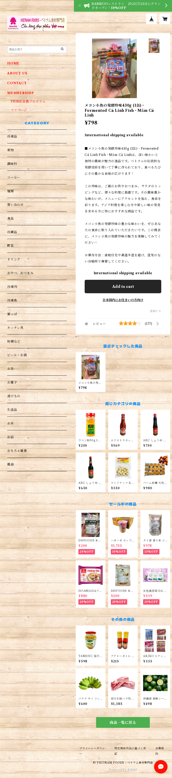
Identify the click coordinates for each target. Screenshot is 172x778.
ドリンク (13, 259)
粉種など (13, 341)
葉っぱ (12, 314)
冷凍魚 (12, 300)
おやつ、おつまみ (20, 273)
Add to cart (123, 286)
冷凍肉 (12, 287)
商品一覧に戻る (123, 722)
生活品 (12, 410)
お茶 (10, 369)
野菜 (10, 246)
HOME (13, 63)
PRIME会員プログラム (28, 101)
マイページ (19, 110)
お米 (10, 423)
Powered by (118, 770)
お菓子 (12, 382)
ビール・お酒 (17, 355)
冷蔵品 (12, 232)
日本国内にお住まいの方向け (123, 300)
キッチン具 (15, 328)
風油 (10, 464)
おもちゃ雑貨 (17, 451)
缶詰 (10, 437)
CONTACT (17, 83)
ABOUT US (17, 73)
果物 (10, 150)
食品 (10, 218)
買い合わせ (15, 205)
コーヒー (13, 177)
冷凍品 (12, 136)
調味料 (12, 164)
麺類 (10, 191)
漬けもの (13, 396)
